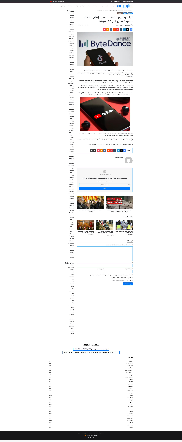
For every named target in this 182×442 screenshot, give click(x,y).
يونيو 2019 (72, 198)
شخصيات (72, 310)
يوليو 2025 (72, 43)
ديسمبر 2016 (71, 234)
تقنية (73, 281)
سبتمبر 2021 (71, 135)
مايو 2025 (72, 48)
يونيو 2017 (72, 220)
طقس (73, 317)
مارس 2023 (72, 95)
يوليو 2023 (72, 86)
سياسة (113, 6)
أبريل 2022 (72, 121)
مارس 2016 (72, 255)
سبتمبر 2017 (71, 213)
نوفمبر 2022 (71, 104)
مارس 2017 (72, 227)
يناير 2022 (72, 128)
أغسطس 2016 (71, 243)
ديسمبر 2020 (71, 156)
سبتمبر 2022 (71, 109)
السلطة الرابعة (71, 277)
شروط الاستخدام (61, 1)
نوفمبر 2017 (71, 208)
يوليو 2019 (72, 196)
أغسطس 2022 (71, 111)
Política (72, 265)
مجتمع (107, 6)
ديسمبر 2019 (71, 184)
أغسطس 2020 (71, 166)
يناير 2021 (72, 154)
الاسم (131, 263)
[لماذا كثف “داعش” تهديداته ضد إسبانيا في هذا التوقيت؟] (124, 225)
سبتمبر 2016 (71, 241)
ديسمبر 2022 (71, 102)
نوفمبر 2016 (71, 236)
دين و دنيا (72, 298)
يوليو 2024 (72, 62)
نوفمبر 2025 (71, 34)
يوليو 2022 (72, 114)
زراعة (73, 303)
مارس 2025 (72, 53)
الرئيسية (130, 10)
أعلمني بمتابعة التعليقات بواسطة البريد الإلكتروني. (121, 278)
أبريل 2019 (72, 203)
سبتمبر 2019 (71, 191)
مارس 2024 (72, 72)
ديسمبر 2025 (71, 32)
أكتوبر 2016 (72, 238)
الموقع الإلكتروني (100, 269)
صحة (73, 312)
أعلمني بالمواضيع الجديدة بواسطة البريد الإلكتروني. (121, 280)
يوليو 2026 (72, 15)
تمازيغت (72, 286)
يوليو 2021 (72, 140)
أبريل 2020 (72, 175)
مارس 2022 (72, 123)
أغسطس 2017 (71, 215)
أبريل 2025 (72, 50)
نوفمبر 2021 (71, 133)
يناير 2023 (72, 100)
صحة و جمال (71, 314)
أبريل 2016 (72, 252)
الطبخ (73, 279)
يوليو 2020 (72, 168)
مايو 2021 (72, 144)
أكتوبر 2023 (71, 79)
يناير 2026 (72, 29)
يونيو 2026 (72, 17)
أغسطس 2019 (71, 194)
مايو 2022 (72, 119)
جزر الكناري (63, 6)
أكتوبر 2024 (71, 55)
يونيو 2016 (72, 248)
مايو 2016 (72, 250)
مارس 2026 (72, 24)
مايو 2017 (72, 222)
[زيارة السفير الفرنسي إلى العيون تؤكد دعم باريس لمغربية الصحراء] (85, 225)
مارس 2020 (72, 177)
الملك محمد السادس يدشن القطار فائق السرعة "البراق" (91, 349)
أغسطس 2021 (71, 137)
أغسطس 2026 (71, 13)
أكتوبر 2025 (71, 36)
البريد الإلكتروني (129, 269)
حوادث (102, 6)
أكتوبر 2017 (72, 210)
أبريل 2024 (72, 69)
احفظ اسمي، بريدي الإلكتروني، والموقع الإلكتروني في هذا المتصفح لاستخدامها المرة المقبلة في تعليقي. (110, 275)
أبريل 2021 (72, 147)
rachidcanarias (127, 25)
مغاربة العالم (95, 6)
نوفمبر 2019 (71, 187)
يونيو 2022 (72, 116)
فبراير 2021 (72, 151)
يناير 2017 (72, 231)
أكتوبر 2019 (72, 189)
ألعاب (73, 272)
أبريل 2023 (72, 93)
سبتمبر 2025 (71, 39)
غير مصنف (72, 319)
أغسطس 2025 (71, 41)
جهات (89, 6)
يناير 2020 (72, 182)
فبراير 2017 (72, 229)
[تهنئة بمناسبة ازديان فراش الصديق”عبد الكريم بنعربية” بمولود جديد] (104, 225)
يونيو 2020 (72, 170)
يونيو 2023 (72, 88)
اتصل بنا (55, 1)
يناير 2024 (72, 76)
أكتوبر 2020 (71, 161)
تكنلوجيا (125, 10)
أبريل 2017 (72, 224)
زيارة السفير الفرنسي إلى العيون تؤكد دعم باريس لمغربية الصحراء (86, 232)
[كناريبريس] (125, 6)
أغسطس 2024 (71, 60)
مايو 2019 (72, 201)
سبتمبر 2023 (71, 81)
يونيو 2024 (72, 64)
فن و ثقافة (70, 6)
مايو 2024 (72, 67)
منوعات (72, 333)
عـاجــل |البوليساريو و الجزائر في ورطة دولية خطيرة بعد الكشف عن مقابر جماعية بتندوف (91, 352)
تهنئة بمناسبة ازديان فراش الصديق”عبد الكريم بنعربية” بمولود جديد (105, 232)
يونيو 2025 (72, 46)
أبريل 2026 (72, 22)
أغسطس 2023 (71, 83)
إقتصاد (76, 6)
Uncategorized (71, 267)
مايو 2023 (72, 90)
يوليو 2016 (72, 245)
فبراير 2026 (72, 27)
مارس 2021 (72, 149)
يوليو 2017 (72, 217)
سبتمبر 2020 (71, 163)
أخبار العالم (72, 270)
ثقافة (125, 13)
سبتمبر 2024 (71, 57)
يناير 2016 (72, 257)
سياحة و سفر (71, 305)
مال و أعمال (83, 6)
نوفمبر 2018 (71, 205)
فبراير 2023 (72, 97)
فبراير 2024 (72, 74)
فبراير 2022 (72, 126)
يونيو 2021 (72, 142)
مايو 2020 (72, 173)
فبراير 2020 (72, 180)
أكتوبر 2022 (71, 107)
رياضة (73, 300)
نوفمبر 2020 (71, 158)
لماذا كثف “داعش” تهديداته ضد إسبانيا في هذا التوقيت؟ (124, 232)
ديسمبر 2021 (71, 130)
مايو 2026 (72, 20)
